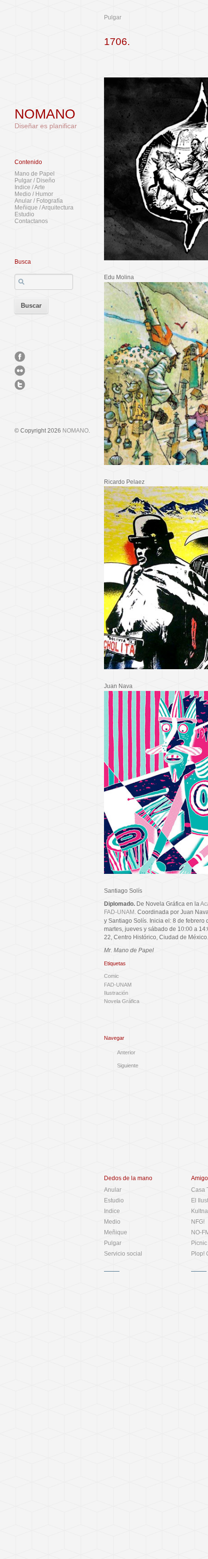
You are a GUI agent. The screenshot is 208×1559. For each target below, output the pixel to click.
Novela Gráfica (121, 1001)
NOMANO (45, 113)
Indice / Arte (30, 187)
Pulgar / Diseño (35, 180)
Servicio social (123, 1253)
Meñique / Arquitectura (44, 207)
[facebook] (20, 356)
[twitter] (20, 384)
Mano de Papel (35, 173)
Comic (111, 976)
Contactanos (31, 221)
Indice (112, 1211)
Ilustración (116, 993)
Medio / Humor (34, 194)
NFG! (198, 1221)
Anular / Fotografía (39, 200)
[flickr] (20, 370)
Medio (112, 1221)
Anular (112, 1189)
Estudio (24, 214)
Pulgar (112, 17)
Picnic (199, 1243)
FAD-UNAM (118, 985)
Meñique (115, 1232)
